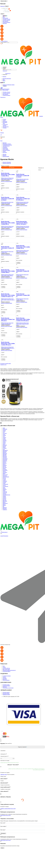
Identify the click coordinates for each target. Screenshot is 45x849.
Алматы (4, 437)
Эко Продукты (6, 145)
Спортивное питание (7, 144)
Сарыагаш (5, 481)
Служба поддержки (7, 675)
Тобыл (4, 490)
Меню (4, 80)
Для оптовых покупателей (8, 687)
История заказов (6, 693)
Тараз (4, 487)
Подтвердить (3, 833)
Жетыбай (4, 454)
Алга (4, 436)
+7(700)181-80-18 (3, 532)
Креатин (4, 155)
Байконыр (5, 444)
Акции (4, 120)
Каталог (4, 67)
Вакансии (5, 686)
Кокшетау (5, 465)
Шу (3, 506)
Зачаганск (5, 457)
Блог (4, 666)
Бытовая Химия (6, 150)
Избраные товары (6, 694)
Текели (4, 488)
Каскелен (5, 462)
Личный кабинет (6, 692)
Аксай (4, 431)
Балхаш (4, 446)
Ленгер (4, 471)
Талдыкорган (5, 486)
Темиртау (5, 489)
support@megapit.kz (5, 89)
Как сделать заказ (6, 669)
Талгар (4, 485)
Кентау (4, 464)
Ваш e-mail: (2, 822)
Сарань (4, 479)
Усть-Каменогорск (6, 494)
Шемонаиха (5, 503)
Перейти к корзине (4, 808)
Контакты (5, 23)
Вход (4, 16)
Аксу (4, 432)
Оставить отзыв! (6, 684)
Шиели (4, 505)
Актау (4, 434)
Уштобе (4, 496)
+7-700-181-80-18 (3, 41)
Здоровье (4, 127)
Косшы (4, 468)
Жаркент (4, 452)
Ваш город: (2, 829)
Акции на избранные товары (8, 84)
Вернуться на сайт (12, 808)
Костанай (5, 467)
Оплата (4, 676)
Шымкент (5, 507)
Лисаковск (5, 472)
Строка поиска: (3, 42)
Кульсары (5, 469)
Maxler (10, 181)
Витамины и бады (6, 143)
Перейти (4, 85)
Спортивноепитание (5, 125)
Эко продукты (5, 126)
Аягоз (4, 443)
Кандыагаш (5, 458)
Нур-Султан (5, 474)
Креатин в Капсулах (7, 163)
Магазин (4, 154)
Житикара (5, 456)
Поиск (4, 68)
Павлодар (5, 475)
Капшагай (5, 459)
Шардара (4, 500)
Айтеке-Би (5, 429)
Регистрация (5, 18)
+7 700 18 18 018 (5, 90)
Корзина (4, 76)
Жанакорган (5, 450)
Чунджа (4, 499)
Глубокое (4, 448)
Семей (4, 483)
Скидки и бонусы (6, 20)
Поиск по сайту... (4, 1)
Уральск (4, 493)
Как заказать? (5, 21)
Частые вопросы (6, 680)
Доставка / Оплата (6, 19)
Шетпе (4, 504)
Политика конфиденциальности (9, 670)
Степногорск (5, 484)
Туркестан (5, 491)
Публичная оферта (6, 671)
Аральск (4, 439)
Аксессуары (5, 149)
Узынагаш (5, 492)
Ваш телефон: (3, 826)
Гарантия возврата (6, 22)
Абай (4, 428)
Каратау (4, 461)
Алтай (4, 438)
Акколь (4, 430)
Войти (1, 815)
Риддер (4, 477)
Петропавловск (6, 476)
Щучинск (5, 508)
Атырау (4, 442)
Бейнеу (4, 447)
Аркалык (4, 440)
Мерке (4, 473)
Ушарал (4, 495)
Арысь (4, 441)
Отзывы (4, 119)
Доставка (5, 677)
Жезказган (5, 453)
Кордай (4, 466)
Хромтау (4, 497)
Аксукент (5, 433)
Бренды (4, 142)
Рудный (4, 478)
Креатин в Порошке (7, 162)
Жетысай (4, 455)
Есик (4, 449)
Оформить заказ (3, 774)
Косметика (5, 121)
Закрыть (2, 847)
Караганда (2, 6)
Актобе (4, 435)
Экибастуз (5, 509)
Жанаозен (5, 451)
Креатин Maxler (6, 156)
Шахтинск (5, 501)
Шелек (4, 502)
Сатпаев (4, 482)
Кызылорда (5, 470)
